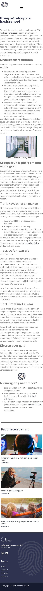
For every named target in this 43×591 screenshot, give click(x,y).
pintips (25, 388)
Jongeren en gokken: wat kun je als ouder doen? (19, 459)
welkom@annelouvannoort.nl (11, 545)
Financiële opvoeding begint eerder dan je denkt (20, 522)
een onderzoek (11, 33)
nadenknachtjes (32, 243)
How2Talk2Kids (34, 404)
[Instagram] (2, 553)
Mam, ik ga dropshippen (12, 490)
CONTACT (4, 576)
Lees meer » (5, 463)
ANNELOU (4, 573)
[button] (21, 8)
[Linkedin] (6, 553)
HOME (3, 566)
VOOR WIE (4, 570)
